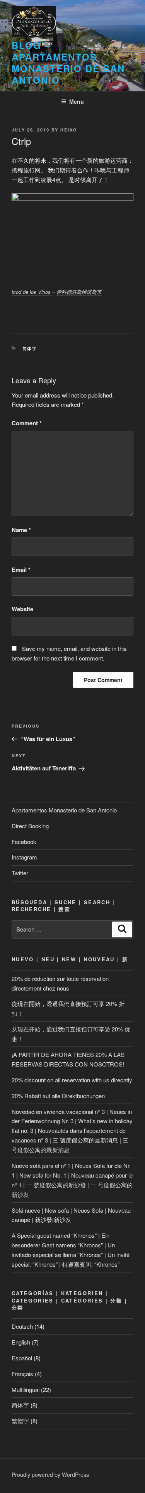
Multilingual (25, 1389)
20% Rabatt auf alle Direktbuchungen (58, 1096)
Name (21, 530)
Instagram (24, 857)
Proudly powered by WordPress (50, 1474)
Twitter (20, 873)
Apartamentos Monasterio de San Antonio (64, 810)
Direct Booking (30, 826)
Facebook (24, 841)
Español (22, 1358)
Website (22, 609)
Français (22, 1374)
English (21, 1342)
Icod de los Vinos (32, 291)
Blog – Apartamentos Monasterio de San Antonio (68, 62)
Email (21, 569)
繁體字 (20, 1421)
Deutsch (22, 1326)
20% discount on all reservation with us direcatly (72, 1080)
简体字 (30, 348)
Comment (27, 423)
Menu (76, 101)
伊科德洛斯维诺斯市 (79, 291)
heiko (68, 130)
